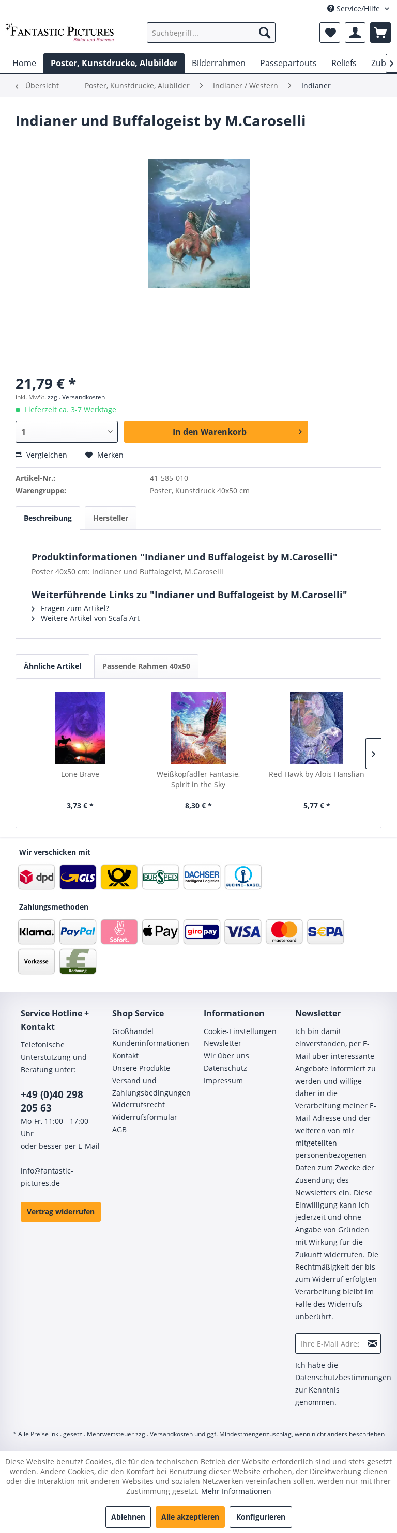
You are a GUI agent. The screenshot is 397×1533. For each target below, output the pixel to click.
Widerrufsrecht (138, 1104)
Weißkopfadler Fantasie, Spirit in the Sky (198, 779)
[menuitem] (211, 32)
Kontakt (125, 1055)
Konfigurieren (260, 1517)
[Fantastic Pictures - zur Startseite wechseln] (60, 35)
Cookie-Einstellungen (240, 1031)
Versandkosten (171, 1434)
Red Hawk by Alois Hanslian (316, 774)
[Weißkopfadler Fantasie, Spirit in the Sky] (198, 728)
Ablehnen (128, 1517)
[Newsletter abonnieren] (372, 1343)
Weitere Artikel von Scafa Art (89, 618)
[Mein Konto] (355, 32)
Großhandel (133, 1031)
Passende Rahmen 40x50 (146, 666)
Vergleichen (45, 455)
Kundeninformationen (150, 1043)
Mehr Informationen (236, 1491)
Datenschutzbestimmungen (343, 1377)
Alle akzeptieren (190, 1517)
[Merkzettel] (329, 32)
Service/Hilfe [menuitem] (358, 8)
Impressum (223, 1080)
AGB (119, 1129)
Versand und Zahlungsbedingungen (151, 1086)
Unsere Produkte (141, 1068)
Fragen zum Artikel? (74, 608)
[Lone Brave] (80, 728)
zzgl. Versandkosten (76, 397)
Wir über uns (226, 1055)
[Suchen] (265, 32)
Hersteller (110, 518)
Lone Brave (80, 774)
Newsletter (222, 1043)
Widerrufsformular (144, 1117)
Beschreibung (48, 518)
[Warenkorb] (380, 32)
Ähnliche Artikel (52, 666)
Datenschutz (225, 1068)
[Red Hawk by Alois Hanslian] (316, 728)
